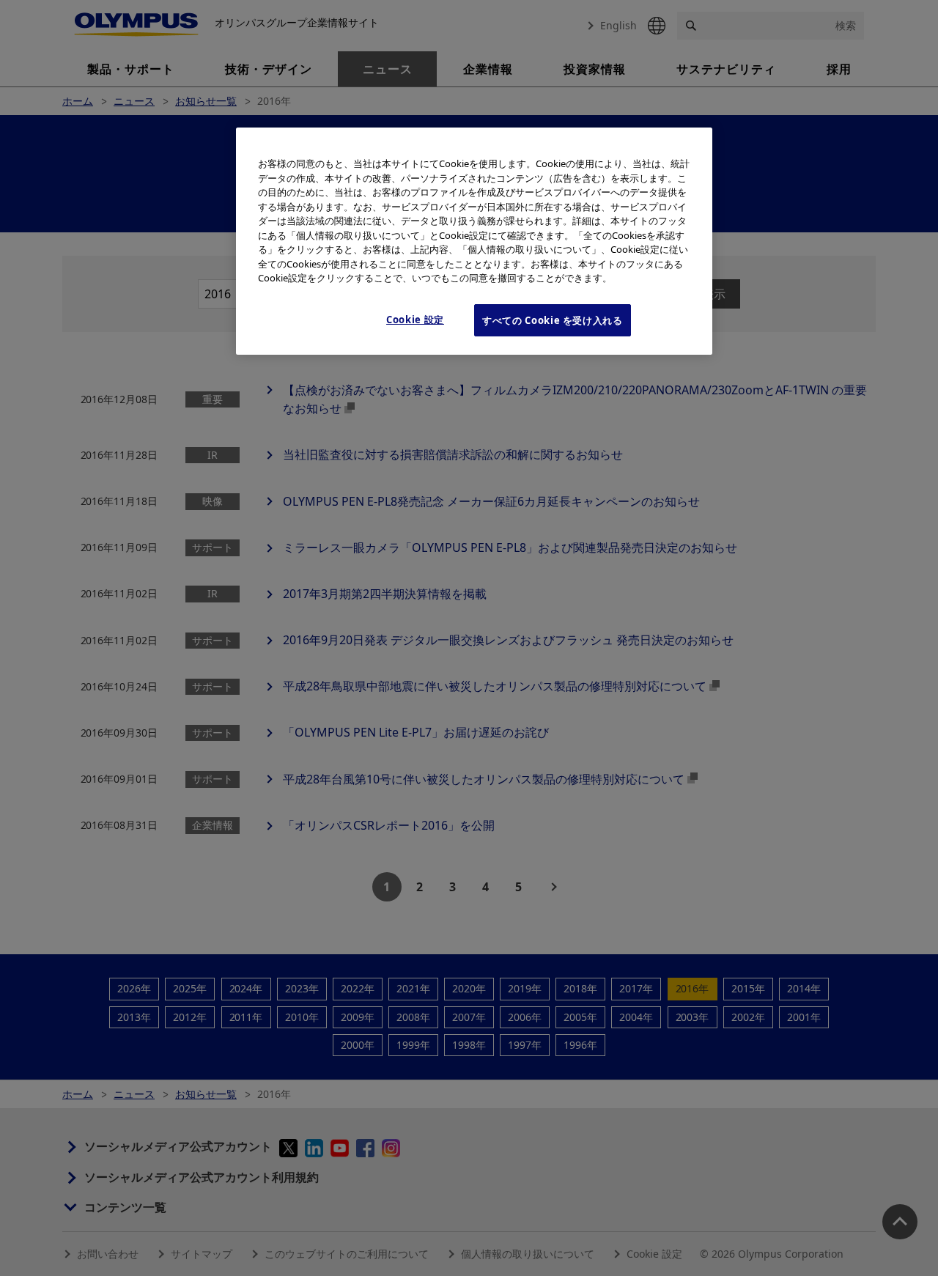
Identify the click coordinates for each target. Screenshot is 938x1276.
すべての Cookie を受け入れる (552, 320)
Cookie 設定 (415, 319)
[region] (474, 241)
